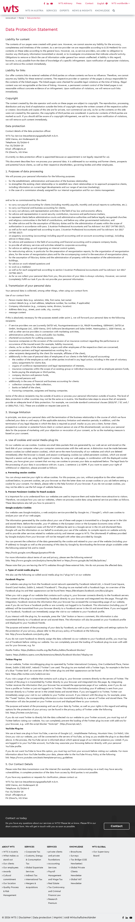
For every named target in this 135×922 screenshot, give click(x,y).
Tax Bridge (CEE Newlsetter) (79, 862)
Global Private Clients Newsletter (78, 872)
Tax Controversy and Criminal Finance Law (56, 891)
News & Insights (82, 10)
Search (113, 11)
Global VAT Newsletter (76, 881)
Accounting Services (54, 866)
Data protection (42, 917)
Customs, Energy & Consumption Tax (34, 860)
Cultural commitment (9, 877)
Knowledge (102, 10)
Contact (89, 3)
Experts (64, 10)
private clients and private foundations (55, 856)
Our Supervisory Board (101, 854)
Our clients (8, 864)
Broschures (76, 852)
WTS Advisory (65, 3)
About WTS (8, 847)
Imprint (58, 917)
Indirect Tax (31, 875)
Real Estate (53, 883)
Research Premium (52, 901)
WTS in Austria (34, 10)
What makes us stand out (10, 858)
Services (51, 10)
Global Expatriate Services (34, 870)
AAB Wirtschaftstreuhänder (80, 917)
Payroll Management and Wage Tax (55, 876)
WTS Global (99, 847)
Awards (7, 872)
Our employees (10, 868)
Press (78, 3)
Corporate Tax (33, 852)
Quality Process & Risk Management (11, 891)
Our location (9, 883)
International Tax (34, 879)
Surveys (74, 856)
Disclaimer (25, 917)
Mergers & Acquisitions (32, 885)
